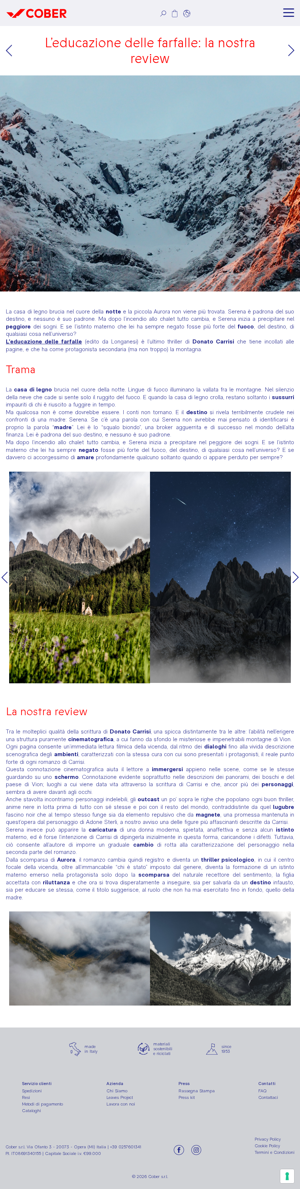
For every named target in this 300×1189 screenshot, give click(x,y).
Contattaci (268, 1097)
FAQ (262, 1090)
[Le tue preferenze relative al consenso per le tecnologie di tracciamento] (287, 1176)
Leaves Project (119, 1097)
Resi (26, 1097)
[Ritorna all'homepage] (36, 13)
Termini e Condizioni (275, 1152)
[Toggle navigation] (288, 13)
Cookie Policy (267, 1145)
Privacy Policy (268, 1139)
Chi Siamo (116, 1090)
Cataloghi (31, 1110)
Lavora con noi (120, 1104)
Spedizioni (32, 1090)
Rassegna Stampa (197, 1090)
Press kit (187, 1097)
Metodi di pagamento (42, 1104)
